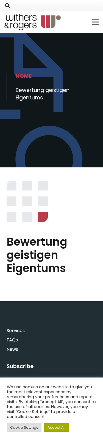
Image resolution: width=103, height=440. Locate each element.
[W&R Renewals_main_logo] (32, 22)
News (12, 349)
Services (16, 330)
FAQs (12, 340)
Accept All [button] (56, 427)
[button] (7, 5)
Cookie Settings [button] (24, 427)
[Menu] (95, 22)
